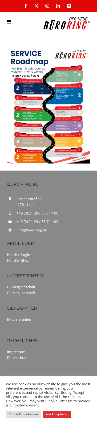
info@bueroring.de (31, 230)
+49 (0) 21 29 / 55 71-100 (37, 213)
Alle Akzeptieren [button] (57, 414)
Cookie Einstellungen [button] (23, 414)
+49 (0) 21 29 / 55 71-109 (37, 221)
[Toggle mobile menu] (9, 21)
